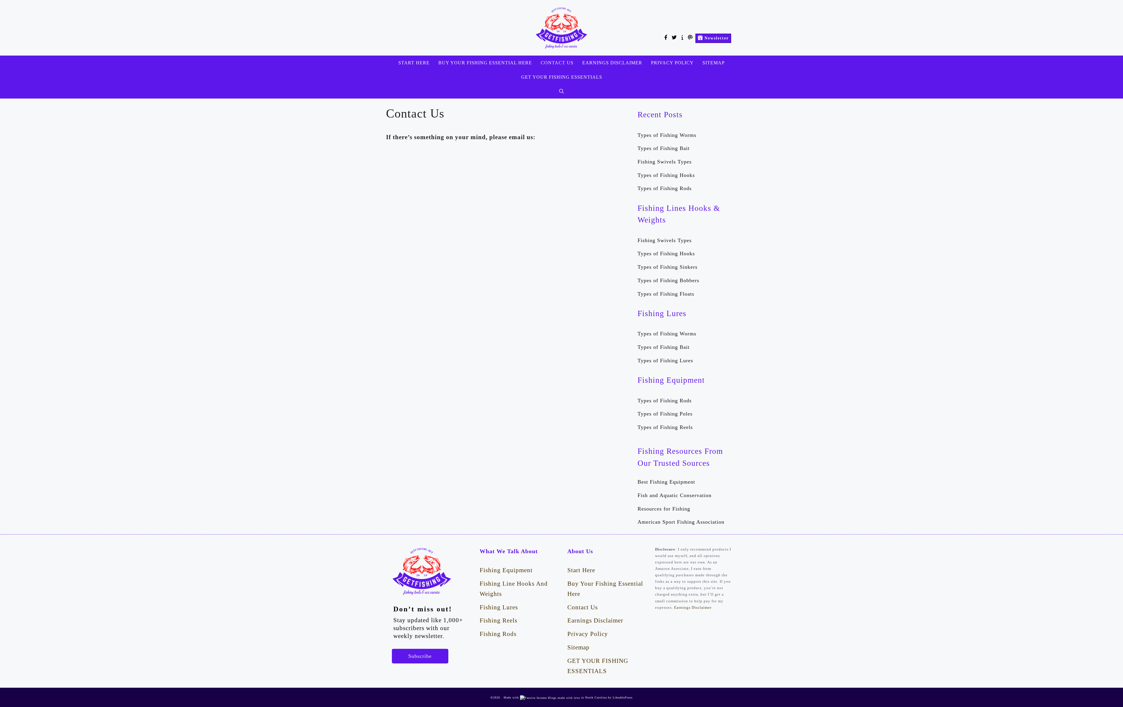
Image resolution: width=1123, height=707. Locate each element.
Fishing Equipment (506, 570)
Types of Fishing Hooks (666, 175)
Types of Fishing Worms (667, 135)
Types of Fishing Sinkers (667, 267)
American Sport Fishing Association (681, 522)
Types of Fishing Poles (665, 414)
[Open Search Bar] (561, 91)
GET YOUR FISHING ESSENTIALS (561, 77)
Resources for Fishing (664, 509)
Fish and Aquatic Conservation (675, 495)
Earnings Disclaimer (612, 62)
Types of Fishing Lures (665, 360)
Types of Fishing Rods (665, 188)
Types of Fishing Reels (665, 427)
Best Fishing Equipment (666, 482)
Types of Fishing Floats (666, 294)
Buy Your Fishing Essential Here (485, 62)
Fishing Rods (498, 633)
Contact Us (557, 62)
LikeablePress (623, 697)
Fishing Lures (499, 607)
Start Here (414, 62)
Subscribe (420, 656)
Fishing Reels (498, 620)
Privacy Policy (672, 62)
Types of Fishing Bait (664, 148)
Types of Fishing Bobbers (668, 280)
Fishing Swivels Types (665, 162)
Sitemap (713, 62)
